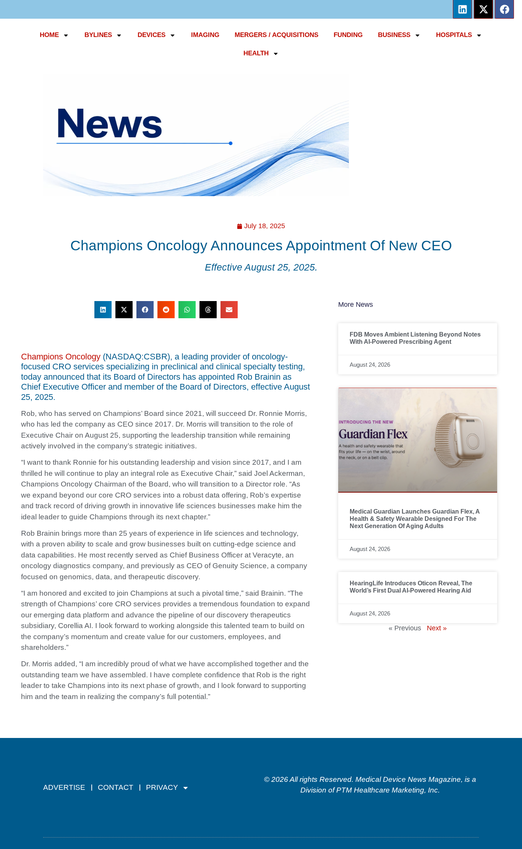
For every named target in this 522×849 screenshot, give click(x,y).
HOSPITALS (454, 35)
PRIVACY (162, 787)
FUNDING (348, 35)
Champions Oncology (61, 356)
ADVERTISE (64, 787)
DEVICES (151, 35)
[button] (103, 309)
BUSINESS (394, 35)
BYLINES (98, 35)
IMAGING (205, 35)
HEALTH (256, 53)
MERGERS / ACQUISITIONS (276, 35)
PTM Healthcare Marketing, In (385, 790)
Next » (437, 628)
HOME (49, 35)
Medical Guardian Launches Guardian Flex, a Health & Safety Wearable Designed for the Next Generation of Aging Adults (415, 518)
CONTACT (115, 787)
